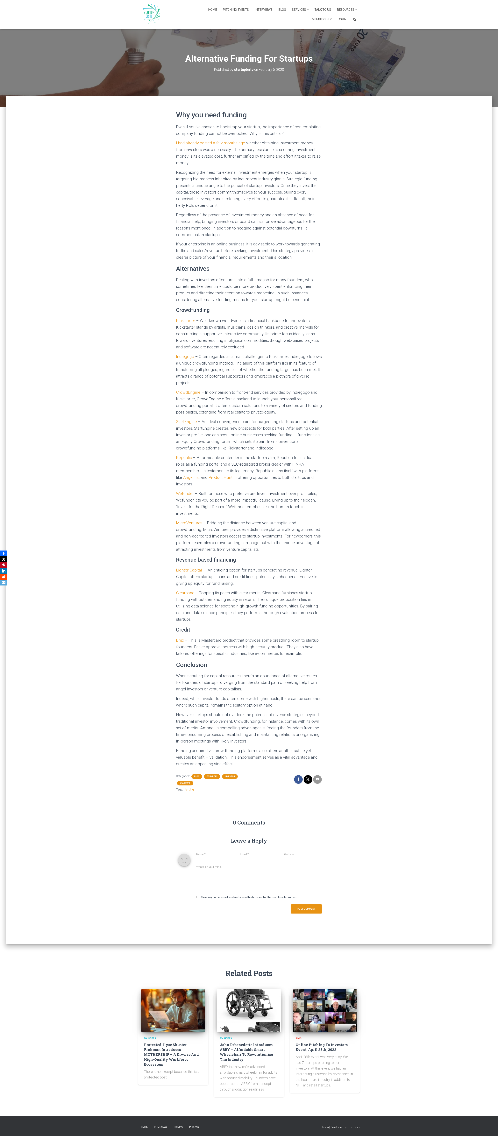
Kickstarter (185, 320)
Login (342, 19)
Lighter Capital (189, 570)
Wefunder (185, 493)
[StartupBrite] (150, 14)
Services (299, 9)
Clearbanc (185, 593)
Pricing (178, 1127)
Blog (282, 9)
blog (196, 776)
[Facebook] (3, 553)
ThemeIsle (353, 1127)
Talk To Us (323, 9)
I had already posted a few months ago (211, 143)
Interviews (264, 9)
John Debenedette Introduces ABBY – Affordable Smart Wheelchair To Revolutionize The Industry (246, 1052)
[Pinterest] (3, 565)
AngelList (191, 477)
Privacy (194, 1127)
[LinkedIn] (3, 571)
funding (189, 789)
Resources (346, 9)
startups (185, 783)
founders (212, 776)
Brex (180, 640)
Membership (322, 19)
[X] (3, 559)
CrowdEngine (188, 392)
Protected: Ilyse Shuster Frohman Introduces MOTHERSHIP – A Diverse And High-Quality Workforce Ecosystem (171, 1054)
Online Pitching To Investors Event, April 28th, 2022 (322, 1047)
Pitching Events (236, 9)
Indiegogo (185, 356)
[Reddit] (3, 577)
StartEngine (186, 421)
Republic (184, 457)
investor (230, 776)
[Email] (3, 582)
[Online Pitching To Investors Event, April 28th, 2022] (325, 1010)
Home (212, 9)
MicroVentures (189, 523)
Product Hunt (220, 477)
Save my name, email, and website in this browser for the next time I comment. (249, 897)
